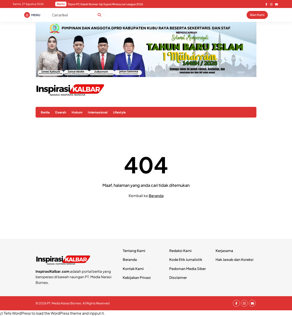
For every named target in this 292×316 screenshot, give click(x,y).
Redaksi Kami (180, 250)
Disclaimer (178, 277)
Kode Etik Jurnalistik (185, 259)
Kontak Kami (133, 268)
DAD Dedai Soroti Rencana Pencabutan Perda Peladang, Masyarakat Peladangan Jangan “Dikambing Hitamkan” (125, 4)
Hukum (77, 112)
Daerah (60, 112)
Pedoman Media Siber (187, 268)
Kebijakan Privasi (137, 277)
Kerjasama (224, 250)
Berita (45, 112)
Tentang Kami (134, 250)
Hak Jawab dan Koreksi (234, 259)
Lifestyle (119, 112)
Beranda (156, 195)
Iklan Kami (257, 15)
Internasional (97, 112)
